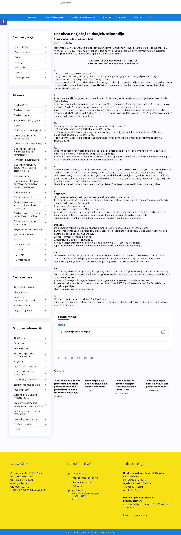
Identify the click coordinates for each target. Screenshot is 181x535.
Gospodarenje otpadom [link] (26, 419)
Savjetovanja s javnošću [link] (26, 379)
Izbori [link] (17, 429)
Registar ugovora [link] (23, 310)
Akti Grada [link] (19, 338)
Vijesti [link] (126, 394)
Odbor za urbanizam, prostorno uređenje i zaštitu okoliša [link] (25, 168)
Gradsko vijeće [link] (21, 115)
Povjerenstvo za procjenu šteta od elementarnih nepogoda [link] (27, 205)
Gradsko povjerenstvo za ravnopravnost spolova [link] (27, 214)
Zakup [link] (18, 72)
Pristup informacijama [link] (25, 366)
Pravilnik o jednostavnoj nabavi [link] (24, 299)
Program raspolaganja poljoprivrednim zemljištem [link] (28, 404)
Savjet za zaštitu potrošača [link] (28, 229)
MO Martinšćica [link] (22, 260)
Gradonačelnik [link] (21, 105)
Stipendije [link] (20, 67)
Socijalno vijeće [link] (22, 176)
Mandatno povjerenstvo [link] (26, 160)
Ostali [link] (90, 39)
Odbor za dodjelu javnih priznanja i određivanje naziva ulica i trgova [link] (26, 184)
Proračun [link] (19, 343)
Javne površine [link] (22, 390)
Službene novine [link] (23, 424)
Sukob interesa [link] (22, 305)
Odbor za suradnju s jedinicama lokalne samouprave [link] (24, 152)
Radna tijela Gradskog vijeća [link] (28, 130)
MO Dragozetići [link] (22, 244)
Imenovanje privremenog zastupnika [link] (27, 412)
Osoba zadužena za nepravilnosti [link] (24, 373)
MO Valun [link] (19, 255)
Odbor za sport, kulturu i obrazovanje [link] (27, 223)
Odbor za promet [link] (23, 197)
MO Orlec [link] (19, 249)
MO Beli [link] (18, 239)
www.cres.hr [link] (67, 277)
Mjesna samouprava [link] (24, 234)
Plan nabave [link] (20, 292)
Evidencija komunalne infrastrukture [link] (25, 396)
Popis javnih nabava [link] (24, 287)
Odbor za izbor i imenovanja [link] (28, 143)
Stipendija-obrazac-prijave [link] (77, 331)
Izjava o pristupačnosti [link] (135, 515)
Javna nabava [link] (21, 348)
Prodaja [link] (19, 62)
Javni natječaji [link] (79, 39)
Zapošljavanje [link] (22, 77)
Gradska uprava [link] (22, 110)
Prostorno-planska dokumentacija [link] (23, 355)
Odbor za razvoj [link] (22, 192)
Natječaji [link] (18, 361)
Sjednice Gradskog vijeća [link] (27, 120)
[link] (3, 22)
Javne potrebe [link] (22, 52)
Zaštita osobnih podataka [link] (27, 385)
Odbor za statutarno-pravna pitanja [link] (25, 137)
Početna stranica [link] (62, 39)
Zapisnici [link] (18, 125)
